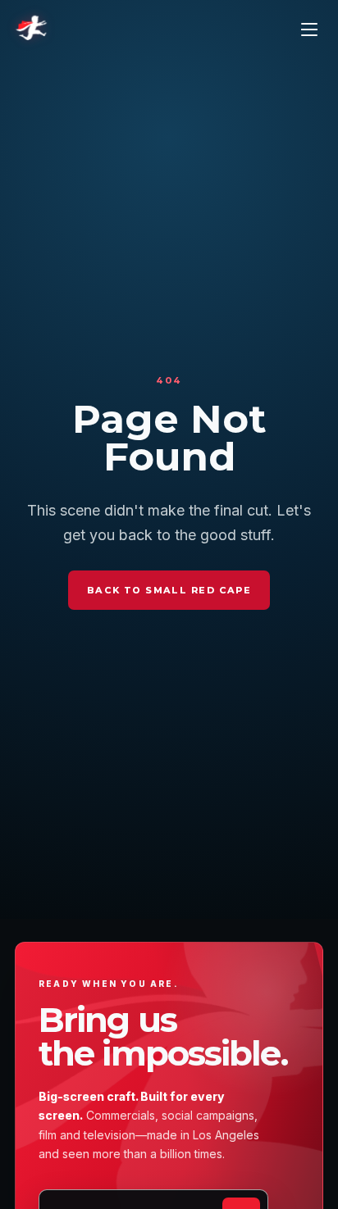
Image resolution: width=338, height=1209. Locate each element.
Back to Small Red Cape (169, 590)
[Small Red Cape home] (31, 29)
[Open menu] (309, 29)
